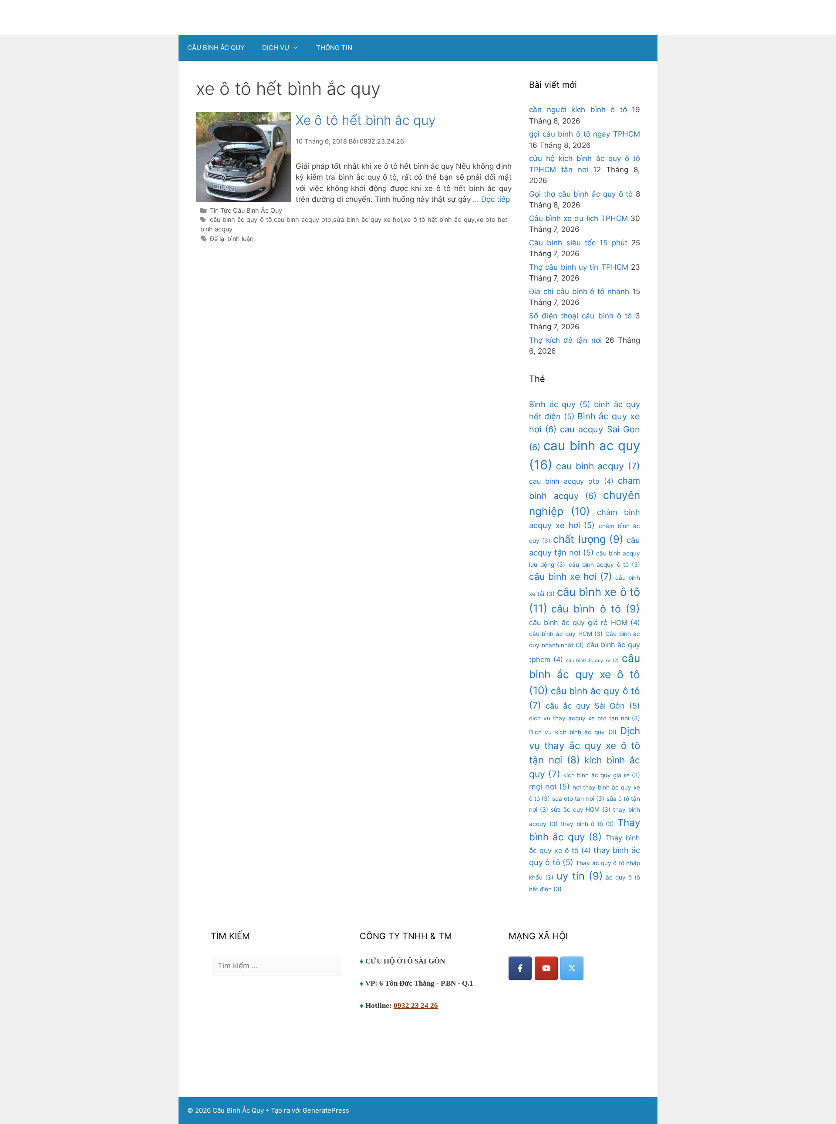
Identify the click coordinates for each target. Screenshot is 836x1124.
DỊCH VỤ (275, 47)
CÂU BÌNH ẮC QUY (216, 47)
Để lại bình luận (231, 238)
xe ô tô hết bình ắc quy (439, 219)
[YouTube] (546, 968)
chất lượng (588, 539)
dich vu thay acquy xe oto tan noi (584, 718)
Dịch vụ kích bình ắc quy (573, 732)
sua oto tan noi (578, 798)
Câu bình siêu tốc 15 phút (578, 242)
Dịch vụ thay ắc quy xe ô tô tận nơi (584, 745)
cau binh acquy (598, 466)
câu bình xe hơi (570, 576)
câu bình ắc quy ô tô (241, 219)
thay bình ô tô (587, 823)
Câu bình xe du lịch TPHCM (578, 218)
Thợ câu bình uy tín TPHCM (578, 267)
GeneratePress (326, 1110)
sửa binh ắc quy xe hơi (367, 219)
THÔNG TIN (334, 47)
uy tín (579, 876)
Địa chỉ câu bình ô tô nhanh (579, 291)
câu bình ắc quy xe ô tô (584, 674)
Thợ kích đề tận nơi (565, 340)
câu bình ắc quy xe (592, 660)
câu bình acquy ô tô (604, 564)
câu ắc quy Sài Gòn (593, 705)
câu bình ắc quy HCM (566, 633)
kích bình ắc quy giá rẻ (601, 775)
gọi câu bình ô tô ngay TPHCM (584, 134)
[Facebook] (520, 968)
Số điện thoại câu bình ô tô (580, 315)
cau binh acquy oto (303, 219)
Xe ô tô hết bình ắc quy (365, 120)
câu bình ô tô (595, 608)
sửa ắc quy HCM (580, 809)
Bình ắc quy (559, 404)
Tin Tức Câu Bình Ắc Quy (246, 210)
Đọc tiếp (495, 199)
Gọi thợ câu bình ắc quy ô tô (581, 194)
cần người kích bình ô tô (578, 109)
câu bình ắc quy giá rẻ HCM (584, 622)
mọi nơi (549, 786)
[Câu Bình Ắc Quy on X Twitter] (571, 968)
